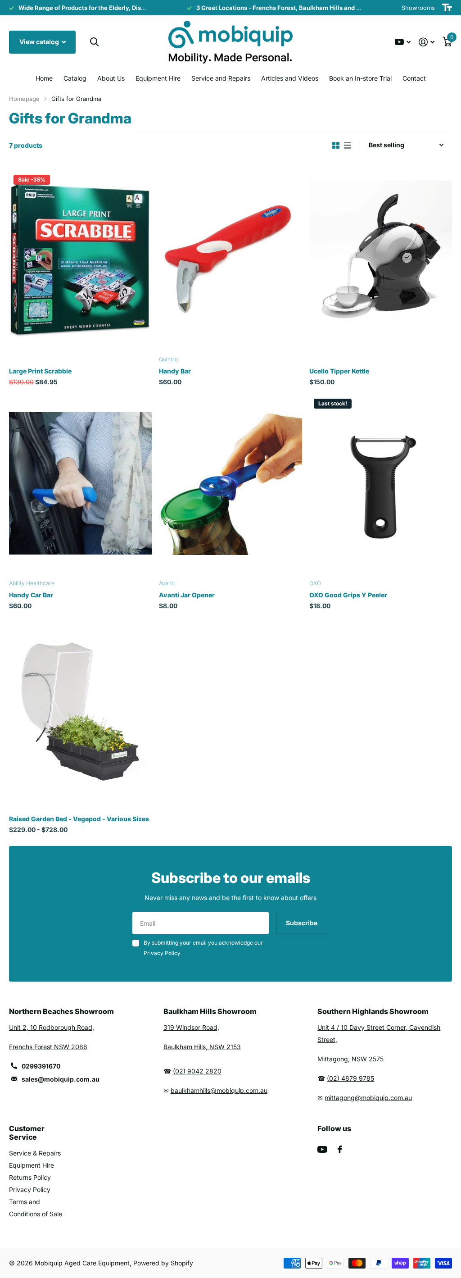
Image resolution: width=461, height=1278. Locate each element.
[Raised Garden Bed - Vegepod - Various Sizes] (80, 707)
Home (44, 78)
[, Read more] (402, 42)
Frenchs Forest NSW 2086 (48, 1047)
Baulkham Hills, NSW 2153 (202, 1047)
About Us (111, 78)
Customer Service (27, 1133)
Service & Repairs (35, 1153)
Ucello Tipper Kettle (339, 371)
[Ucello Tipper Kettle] (380, 259)
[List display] (347, 145)
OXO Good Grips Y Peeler (348, 595)
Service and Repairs (220, 78)
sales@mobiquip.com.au (60, 1079)
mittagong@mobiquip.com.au (368, 1097)
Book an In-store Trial (360, 78)
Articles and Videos (289, 78)
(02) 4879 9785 (350, 1078)
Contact (414, 78)
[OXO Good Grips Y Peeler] (380, 483)
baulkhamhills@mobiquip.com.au (219, 1090)
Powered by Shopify (163, 1263)
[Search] (94, 42)
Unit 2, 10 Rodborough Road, (51, 1027)
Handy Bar (175, 371)
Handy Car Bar (31, 595)
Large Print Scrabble (40, 371)
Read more (164, 7)
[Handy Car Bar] (80, 483)
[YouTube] (322, 1149)
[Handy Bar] (230, 259)
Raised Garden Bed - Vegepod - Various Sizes (79, 819)
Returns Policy (30, 1177)
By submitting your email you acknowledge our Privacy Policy (203, 947)
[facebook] (340, 1149)
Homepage (24, 98)
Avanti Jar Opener (187, 595)
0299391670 (41, 1066)
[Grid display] (335, 145)
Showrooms (418, 7)
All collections (74, 79)
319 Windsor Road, (191, 1027)
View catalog (39, 41)
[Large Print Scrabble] (80, 259)
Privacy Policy (29, 1189)
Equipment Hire (158, 78)
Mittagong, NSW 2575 (350, 1059)
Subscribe (302, 923)
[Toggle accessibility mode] (447, 8)
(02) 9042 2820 (197, 1071)
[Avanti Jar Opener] (230, 483)
